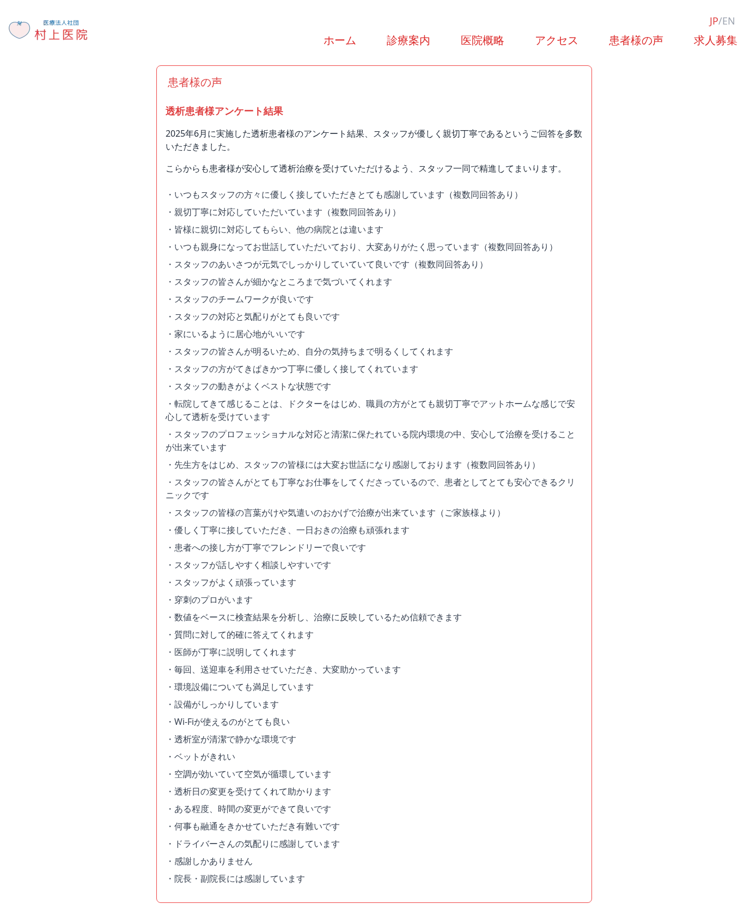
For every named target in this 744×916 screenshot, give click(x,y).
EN (728, 20)
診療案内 (408, 40)
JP (714, 20)
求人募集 (715, 40)
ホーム (340, 40)
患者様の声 (636, 40)
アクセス (556, 40)
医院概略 (482, 40)
